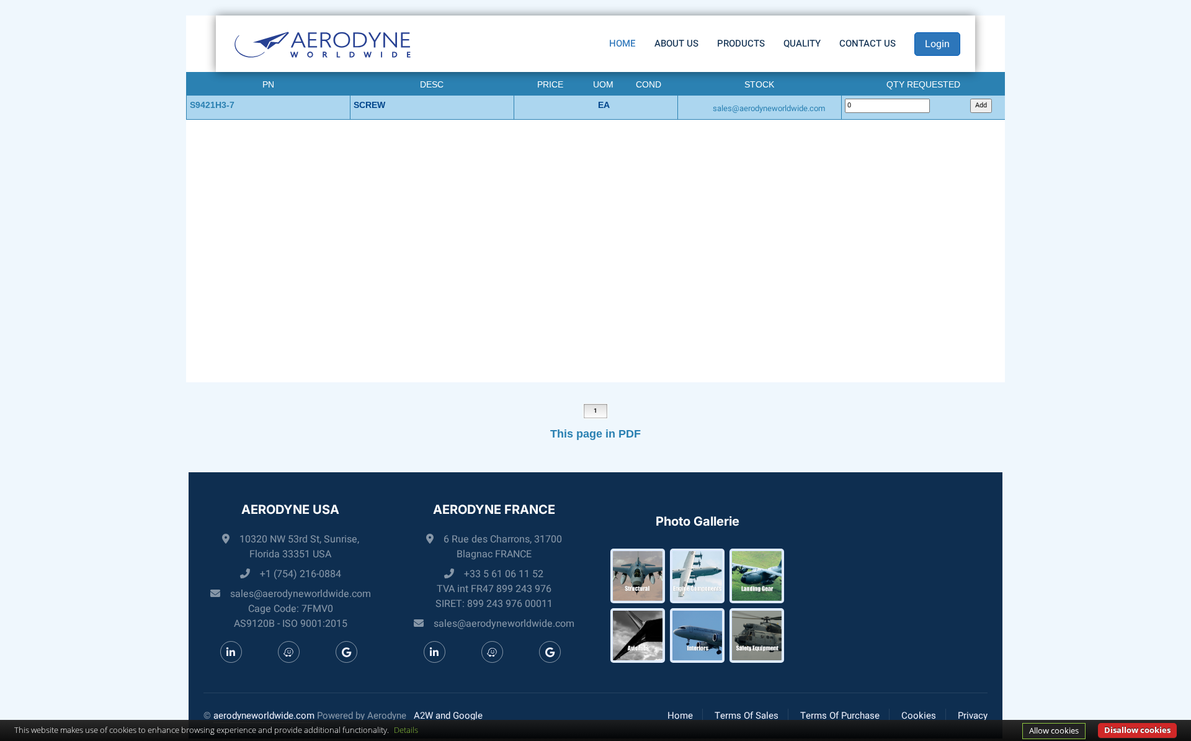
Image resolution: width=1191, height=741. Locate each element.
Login (937, 44)
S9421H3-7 (212, 105)
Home (622, 43)
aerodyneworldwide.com (263, 715)
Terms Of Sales (746, 715)
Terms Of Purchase (840, 715)
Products (741, 43)
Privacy (973, 715)
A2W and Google (448, 715)
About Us (676, 43)
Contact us (867, 43)
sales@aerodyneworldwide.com (769, 108)
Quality (802, 43)
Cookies (918, 715)
